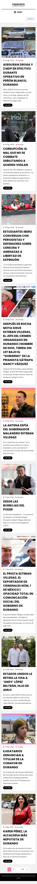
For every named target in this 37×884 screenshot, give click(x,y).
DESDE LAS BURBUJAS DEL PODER (13, 505)
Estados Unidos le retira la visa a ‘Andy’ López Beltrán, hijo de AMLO (17, 682)
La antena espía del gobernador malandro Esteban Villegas (18, 431)
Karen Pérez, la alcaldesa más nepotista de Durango (15, 837)
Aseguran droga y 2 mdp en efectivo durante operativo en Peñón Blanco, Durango (18, 75)
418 (23, 869)
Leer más (8, 105)
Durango (20, 60)
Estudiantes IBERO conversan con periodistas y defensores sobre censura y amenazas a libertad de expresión (17, 246)
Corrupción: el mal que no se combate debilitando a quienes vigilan (15, 157)
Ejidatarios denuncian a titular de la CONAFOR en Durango (13, 759)
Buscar (30, 19)
